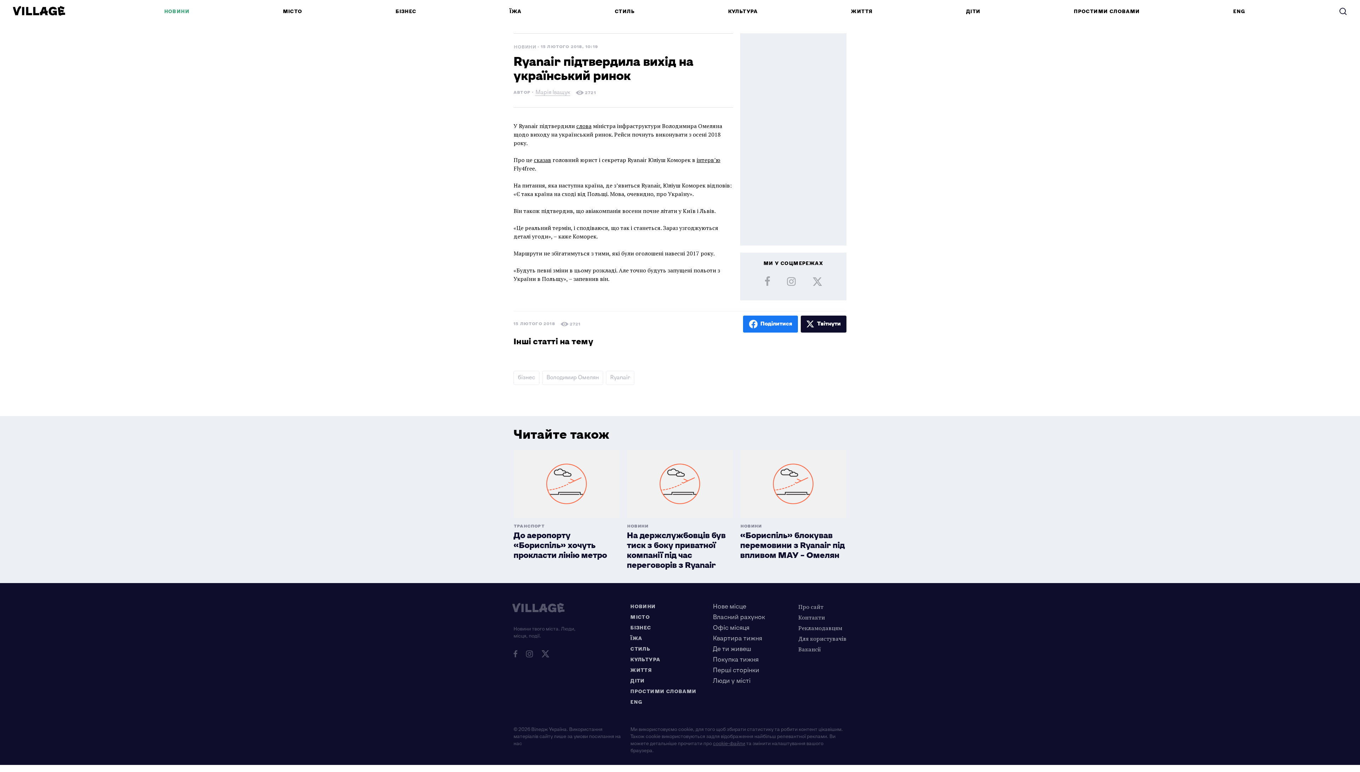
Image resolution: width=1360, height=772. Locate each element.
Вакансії (809, 649)
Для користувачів (822, 639)
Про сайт (810, 607)
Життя (862, 11)
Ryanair (620, 377)
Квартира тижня (737, 638)
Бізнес (406, 11)
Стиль (625, 11)
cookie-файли (729, 744)
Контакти (811, 617)
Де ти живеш (732, 649)
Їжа (515, 11)
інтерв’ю (708, 160)
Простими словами (1107, 11)
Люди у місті (731, 681)
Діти (973, 11)
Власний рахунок (739, 617)
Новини (176, 11)
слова (583, 126)
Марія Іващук (553, 93)
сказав (542, 160)
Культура (743, 11)
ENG (1239, 11)
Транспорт (529, 526)
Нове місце (729, 606)
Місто (292, 11)
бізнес (526, 377)
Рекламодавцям (820, 628)
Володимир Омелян (572, 377)
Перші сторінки (736, 670)
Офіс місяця (731, 628)
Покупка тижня (736, 659)
